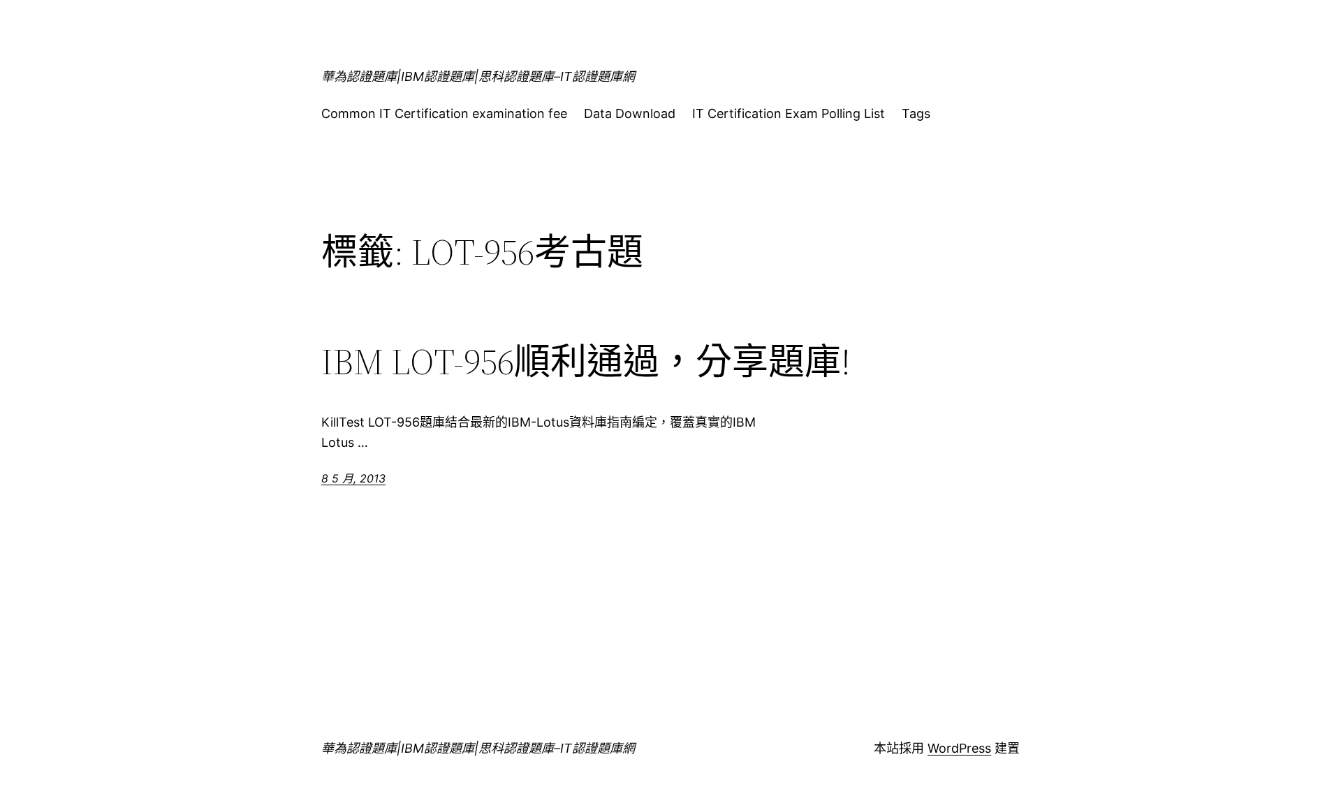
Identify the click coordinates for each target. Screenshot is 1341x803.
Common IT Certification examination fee (444, 113)
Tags (916, 113)
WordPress (959, 748)
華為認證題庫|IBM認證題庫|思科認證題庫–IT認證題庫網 (478, 76)
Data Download (629, 113)
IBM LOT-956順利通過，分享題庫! (586, 362)
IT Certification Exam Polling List (788, 113)
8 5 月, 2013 (353, 478)
